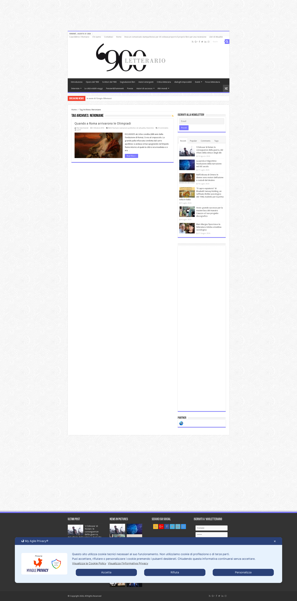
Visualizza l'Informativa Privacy (128, 563)
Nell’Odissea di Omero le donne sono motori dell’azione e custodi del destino (209, 177)
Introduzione (76, 82)
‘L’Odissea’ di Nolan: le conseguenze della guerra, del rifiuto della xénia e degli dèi (209, 150)
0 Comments (163, 128)
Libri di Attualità (216, 37)
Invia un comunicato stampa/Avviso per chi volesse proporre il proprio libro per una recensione (165, 37)
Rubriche (150, 128)
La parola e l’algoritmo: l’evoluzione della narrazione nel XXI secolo (209, 164)
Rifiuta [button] (175, 572)
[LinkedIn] (205, 42)
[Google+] (196, 42)
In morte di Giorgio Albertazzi (99, 98)
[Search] (227, 41)
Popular (193, 141)
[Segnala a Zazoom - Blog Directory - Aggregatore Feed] (181, 423)
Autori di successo (144, 88)
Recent (183, 141)
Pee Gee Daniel (82, 128)
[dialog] (148, 560)
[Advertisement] (202, 328)
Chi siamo (96, 37)
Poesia (130, 88)
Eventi (197, 82)
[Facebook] (199, 42)
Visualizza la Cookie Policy (89, 563)
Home (118, 37)
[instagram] (208, 42)
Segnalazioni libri (127, 82)
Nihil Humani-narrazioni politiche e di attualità (127, 128)
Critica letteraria (164, 82)
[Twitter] (202, 42)
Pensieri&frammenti (115, 88)
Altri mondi (162, 88)
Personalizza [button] (243, 572)
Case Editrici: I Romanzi (79, 37)
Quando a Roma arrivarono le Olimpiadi (103, 123)
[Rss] (193, 42)
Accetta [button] (106, 572)
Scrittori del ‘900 (109, 82)
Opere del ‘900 (92, 82)
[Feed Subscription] (173, 116)
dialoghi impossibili (183, 82)
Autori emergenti (145, 82)
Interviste (75, 88)
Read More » (131, 156)
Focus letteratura (212, 82)
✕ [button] (275, 541)
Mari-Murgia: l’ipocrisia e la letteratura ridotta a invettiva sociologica (208, 227)
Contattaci (108, 37)
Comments (205, 141)
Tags (216, 141)
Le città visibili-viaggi (93, 88)
